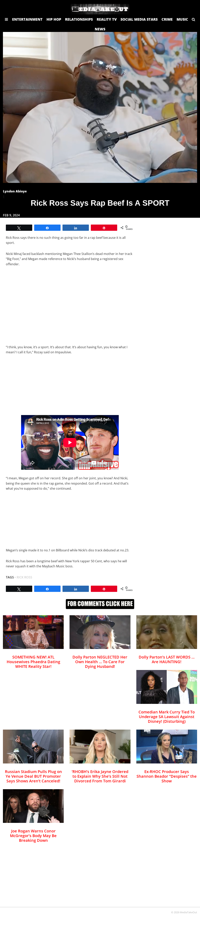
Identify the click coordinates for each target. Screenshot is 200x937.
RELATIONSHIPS (79, 19)
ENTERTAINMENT (27, 19)
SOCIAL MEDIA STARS (139, 19)
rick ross (24, 577)
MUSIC (182, 19)
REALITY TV (107, 19)
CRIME (167, 19)
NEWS (100, 29)
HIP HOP (53, 19)
